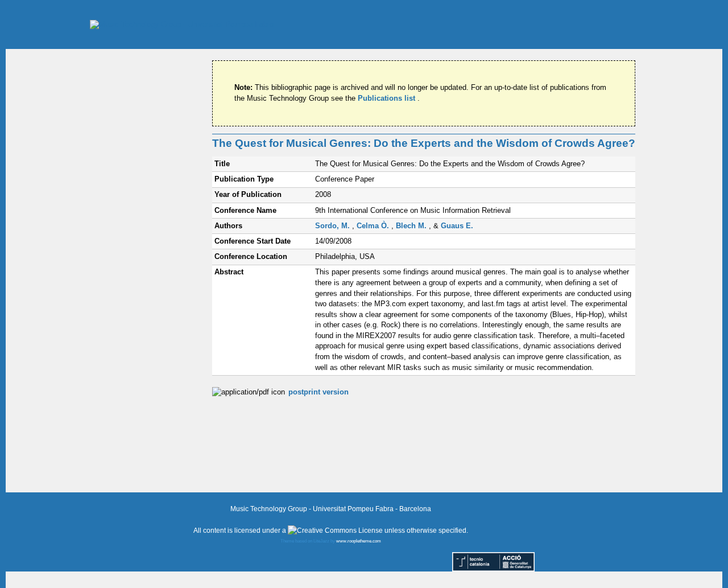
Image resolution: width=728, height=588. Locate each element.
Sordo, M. (333, 225)
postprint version (318, 392)
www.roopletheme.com (358, 541)
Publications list (387, 98)
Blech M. (412, 225)
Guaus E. (457, 225)
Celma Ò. (374, 225)
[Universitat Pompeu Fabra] (181, 24)
